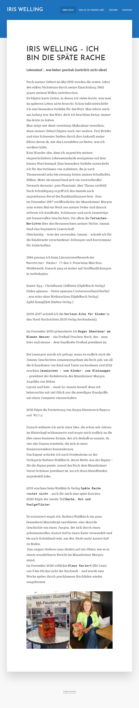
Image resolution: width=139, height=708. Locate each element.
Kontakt (127, 10)
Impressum (69, 691)
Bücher (113, 10)
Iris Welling (25, 9)
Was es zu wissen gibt (91, 10)
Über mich (68, 10)
